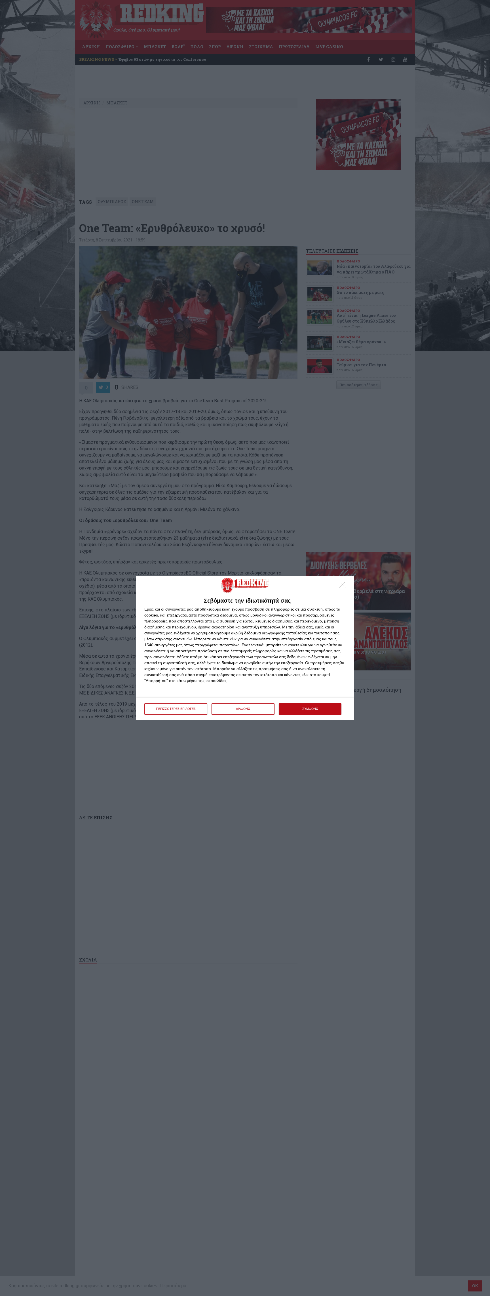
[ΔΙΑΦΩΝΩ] (344, 586)
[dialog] (245, 647)
